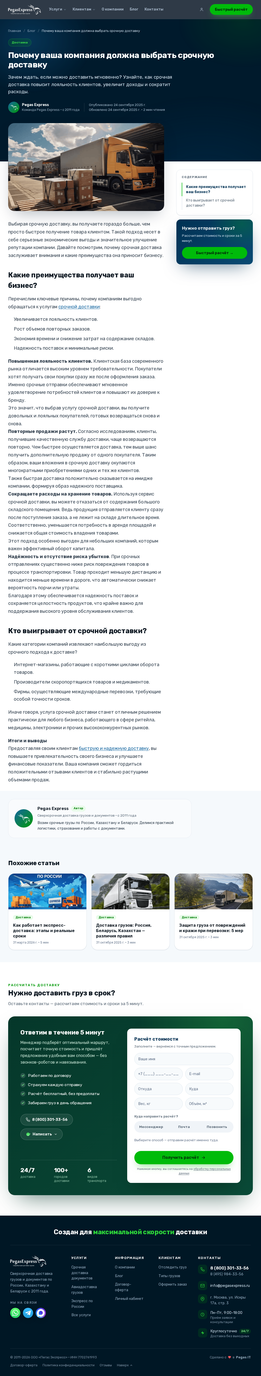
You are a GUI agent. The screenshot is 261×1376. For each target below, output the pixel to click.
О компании (113, 9)
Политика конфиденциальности (69, 1365)
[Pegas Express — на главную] (24, 9)
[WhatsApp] (15, 1313)
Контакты (154, 9)
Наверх (123, 1365)
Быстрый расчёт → (214, 253)
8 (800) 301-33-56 (50, 1119)
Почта (184, 1127)
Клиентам (82, 9)
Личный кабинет (127, 1299)
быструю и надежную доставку (114, 748)
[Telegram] (28, 1313)
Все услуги (79, 1315)
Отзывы (106, 1365)
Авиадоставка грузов (82, 1290)
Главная (14, 31)
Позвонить (217, 1127)
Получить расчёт (180, 1157)
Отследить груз (170, 1267)
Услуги (55, 9)
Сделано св (230, 1357)
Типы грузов (167, 1276)
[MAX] (41, 1313)
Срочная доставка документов (80, 1272)
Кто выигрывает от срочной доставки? (210, 203)
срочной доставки (79, 307)
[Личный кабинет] (201, 9)
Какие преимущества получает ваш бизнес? (216, 189)
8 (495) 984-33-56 (226, 1274)
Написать (42, 1134)
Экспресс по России (80, 1304)
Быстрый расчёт (231, 9)
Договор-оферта (121, 1287)
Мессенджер (151, 1127)
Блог (134, 9)
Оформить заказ (170, 1284)
